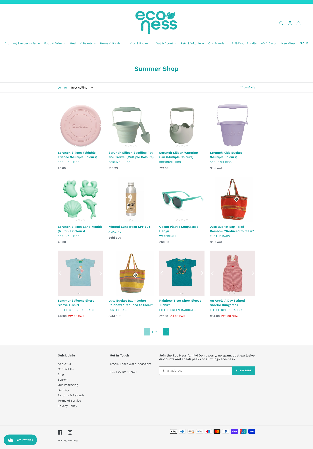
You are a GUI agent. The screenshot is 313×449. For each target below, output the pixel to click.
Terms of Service (69, 400)
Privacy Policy (67, 406)
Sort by (62, 88)
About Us (64, 364)
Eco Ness (73, 440)
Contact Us (66, 369)
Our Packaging (68, 385)
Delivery (63, 390)
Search (63, 379)
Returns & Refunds (71, 395)
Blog (61, 374)
